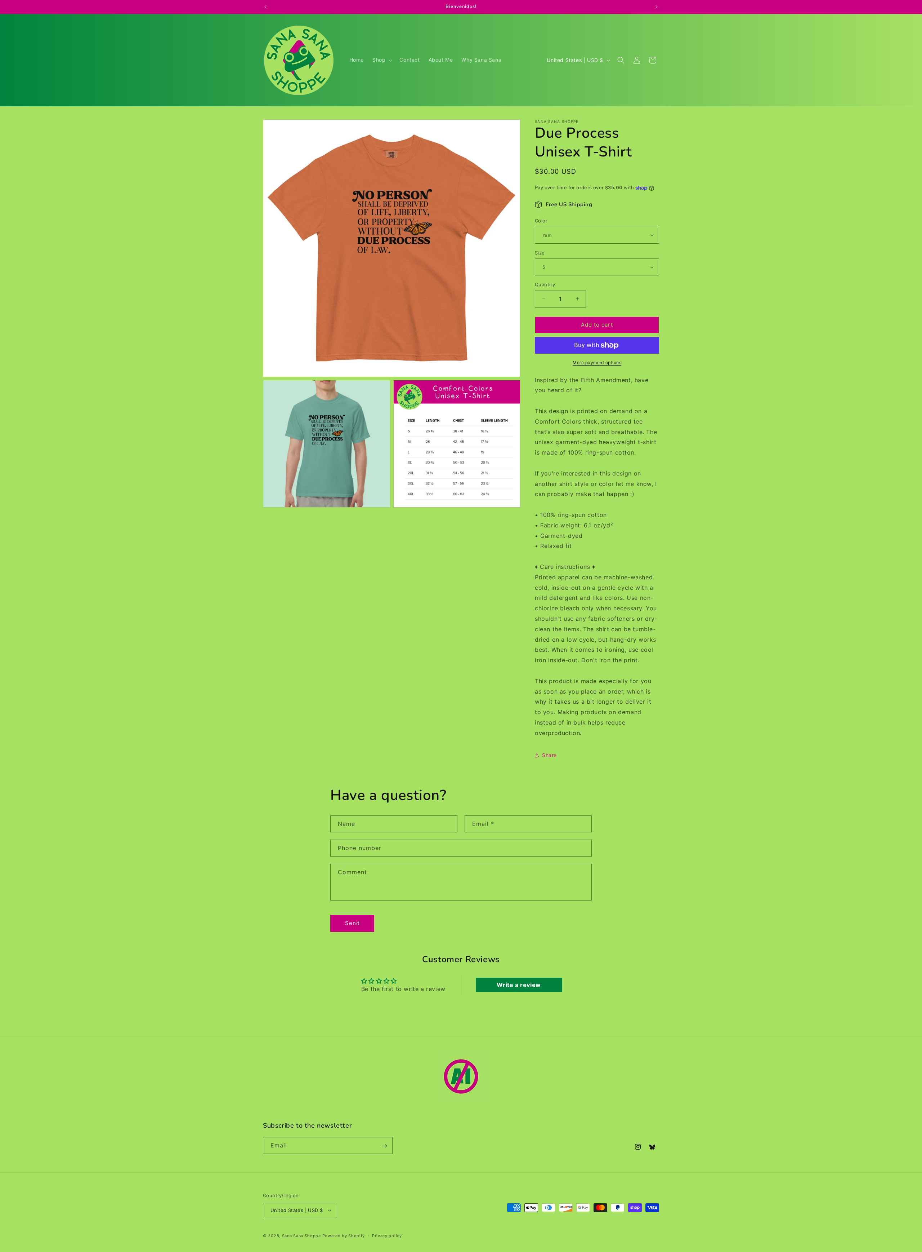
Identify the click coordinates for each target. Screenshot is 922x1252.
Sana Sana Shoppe (301, 1235)
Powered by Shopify (343, 1235)
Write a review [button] (519, 984)
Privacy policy (387, 1235)
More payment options (597, 362)
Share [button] (549, 755)
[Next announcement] (656, 7)
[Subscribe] (384, 1145)
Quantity (545, 284)
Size (540, 253)
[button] (381, 59)
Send (352, 923)
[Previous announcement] (265, 7)
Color (541, 221)
